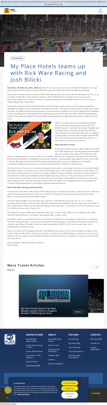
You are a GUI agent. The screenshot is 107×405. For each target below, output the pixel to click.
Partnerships (17, 58)
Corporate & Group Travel (34, 346)
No (61, 4)
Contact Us (95, 343)
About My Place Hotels (54, 340)
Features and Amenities (53, 350)
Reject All (70, 388)
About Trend (53, 345)
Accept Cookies (69, 383)
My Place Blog (74, 343)
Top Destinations (76, 351)
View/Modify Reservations (31, 340)
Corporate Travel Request (33, 356)
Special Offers (32, 362)
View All (10, 270)
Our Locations (74, 347)
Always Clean (53, 355)
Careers (51, 360)
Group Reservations (34, 351)
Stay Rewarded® (33, 366)
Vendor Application (95, 348)
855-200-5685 (96, 339)
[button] (97, 267)
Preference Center (8, 404)
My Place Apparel (55, 364)
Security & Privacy (23, 394)
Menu (100, 12)
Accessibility (96, 393)
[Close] (84, 382)
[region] (48, 389)
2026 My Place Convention (74, 357)
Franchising (73, 339)
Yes (58, 4)
